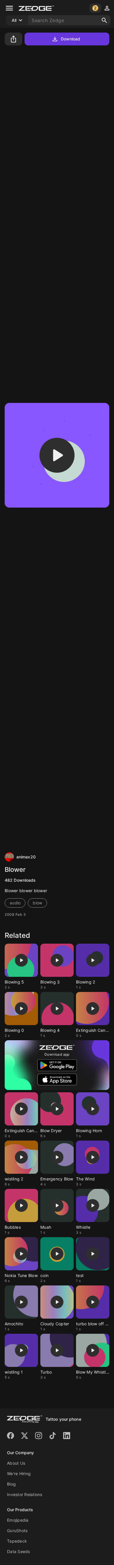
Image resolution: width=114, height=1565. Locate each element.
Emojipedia (18, 1520)
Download (70, 38)
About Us (16, 1463)
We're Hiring (19, 1473)
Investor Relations (24, 1494)
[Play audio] (57, 455)
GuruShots (17, 1530)
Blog (11, 1484)
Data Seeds (18, 1551)
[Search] (104, 20)
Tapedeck (17, 1541)
